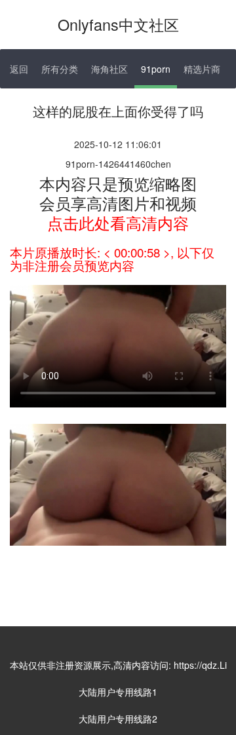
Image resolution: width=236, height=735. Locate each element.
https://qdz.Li (200, 664)
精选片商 (202, 68)
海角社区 (109, 68)
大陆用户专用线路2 (118, 718)
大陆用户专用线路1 (118, 691)
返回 (19, 68)
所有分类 (59, 68)
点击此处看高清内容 (118, 222)
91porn (155, 68)
